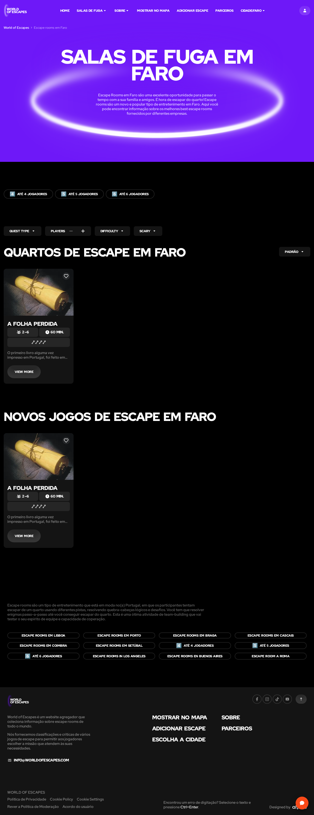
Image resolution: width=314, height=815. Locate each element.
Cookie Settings (90, 799)
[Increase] (83, 231)
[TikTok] (277, 699)
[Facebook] (257, 699)
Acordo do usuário (78, 806)
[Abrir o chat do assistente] (302, 803)
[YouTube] (287, 699)
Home (65, 10)
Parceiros (224, 10)
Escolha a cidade (179, 739)
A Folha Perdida (32, 323)
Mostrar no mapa (153, 10)
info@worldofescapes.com (41, 760)
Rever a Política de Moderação (33, 806)
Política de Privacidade (26, 799)
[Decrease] (71, 231)
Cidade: (251, 11)
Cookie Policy (61, 799)
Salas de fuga (90, 11)
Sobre (119, 11)
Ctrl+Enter (189, 807)
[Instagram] (267, 699)
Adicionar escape (192, 10)
